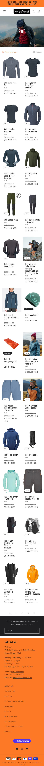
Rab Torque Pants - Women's (32, 221)
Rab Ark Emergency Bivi (10, 360)
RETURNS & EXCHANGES (14, 701)
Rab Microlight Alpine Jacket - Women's (31, 361)
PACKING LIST (10, 722)
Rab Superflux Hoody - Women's (11, 316)
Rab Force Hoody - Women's (11, 498)
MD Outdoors (12, 763)
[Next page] (34, 613)
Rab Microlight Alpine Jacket (31, 407)
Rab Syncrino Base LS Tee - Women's (9, 176)
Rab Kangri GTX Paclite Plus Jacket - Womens (32, 591)
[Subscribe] (36, 631)
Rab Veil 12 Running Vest (30, 542)
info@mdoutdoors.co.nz (22, 677)
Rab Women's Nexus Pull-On (31, 130)
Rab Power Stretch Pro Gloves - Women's (8, 544)
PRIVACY (8, 732)
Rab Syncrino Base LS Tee (9, 265)
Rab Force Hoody (11, 455)
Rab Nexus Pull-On (10, 84)
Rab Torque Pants (11, 220)
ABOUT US (9, 686)
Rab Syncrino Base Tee (9, 130)
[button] (4, 11)
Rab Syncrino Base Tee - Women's (30, 85)
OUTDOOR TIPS (11, 716)
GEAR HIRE (9, 706)
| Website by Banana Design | (26, 763)
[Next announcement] (39, 3)
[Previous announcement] (4, 3)
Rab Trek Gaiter (31, 455)
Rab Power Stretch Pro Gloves (8, 591)
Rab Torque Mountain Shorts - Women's (10, 408)
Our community (17, 671)
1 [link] (9, 613)
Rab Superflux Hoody (31, 175)
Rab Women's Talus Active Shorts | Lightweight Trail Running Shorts (32, 269)
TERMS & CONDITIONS (14, 727)
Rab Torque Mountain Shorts (32, 498)
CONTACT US (10, 691)
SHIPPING (9, 696)
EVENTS (8, 711)
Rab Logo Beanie (32, 315)
